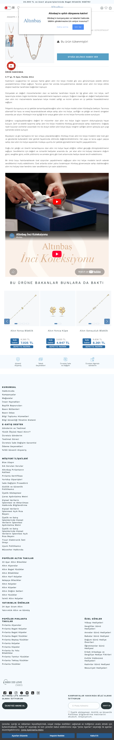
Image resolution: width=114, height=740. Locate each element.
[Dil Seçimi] (7, 8)
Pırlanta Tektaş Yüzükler (15, 660)
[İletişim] (13, 684)
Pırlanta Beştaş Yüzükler (15, 639)
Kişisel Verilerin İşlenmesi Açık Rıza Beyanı (12, 511)
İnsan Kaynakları (11, 402)
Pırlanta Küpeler (11, 647)
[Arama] (19, 7)
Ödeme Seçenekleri (12, 446)
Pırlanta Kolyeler (11, 643)
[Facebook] (4, 693)
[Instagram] (16, 693)
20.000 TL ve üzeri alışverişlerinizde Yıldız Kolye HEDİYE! (57, 2)
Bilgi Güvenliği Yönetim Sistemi (19, 420)
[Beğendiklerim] (106, 8)
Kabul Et (94, 735)
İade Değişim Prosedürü (15, 483)
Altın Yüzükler (9, 595)
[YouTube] (27, 693)
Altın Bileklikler (10, 573)
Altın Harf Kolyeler (12, 576)
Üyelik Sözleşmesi (11, 493)
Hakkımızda (8, 391)
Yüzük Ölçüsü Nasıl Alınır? (16, 432)
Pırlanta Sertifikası (12, 476)
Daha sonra (62, 27)
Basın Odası (8, 413)
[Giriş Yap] (102, 8)
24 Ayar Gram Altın (12, 606)
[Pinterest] (21, 693)
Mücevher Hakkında (12, 550)
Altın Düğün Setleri (12, 591)
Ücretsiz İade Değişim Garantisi (19, 443)
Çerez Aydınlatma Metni (32, 729)
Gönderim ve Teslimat (14, 428)
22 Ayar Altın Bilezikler (14, 562)
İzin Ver (78, 27)
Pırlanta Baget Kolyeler (14, 629)
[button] (7, 321)
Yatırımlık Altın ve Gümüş (16, 610)
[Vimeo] (38, 693)
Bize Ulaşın (8, 462)
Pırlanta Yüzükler (11, 664)
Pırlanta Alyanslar (11, 625)
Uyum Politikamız (11, 546)
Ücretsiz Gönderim (12, 435)
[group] (21, 321)
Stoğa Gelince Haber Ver (83, 57)
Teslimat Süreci (10, 439)
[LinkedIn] (32, 693)
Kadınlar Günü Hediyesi (97, 664)
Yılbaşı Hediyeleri (94, 622)
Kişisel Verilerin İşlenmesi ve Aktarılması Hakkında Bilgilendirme (15, 502)
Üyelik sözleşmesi (80, 712)
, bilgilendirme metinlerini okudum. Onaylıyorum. (90, 714)
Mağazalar (7, 398)
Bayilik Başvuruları (12, 405)
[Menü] (13, 7)
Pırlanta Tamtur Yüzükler (15, 657)
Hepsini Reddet (57, 735)
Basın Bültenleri (10, 409)
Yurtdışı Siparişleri (12, 479)
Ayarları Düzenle (20, 735)
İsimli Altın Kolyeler (12, 598)
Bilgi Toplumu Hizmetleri (15, 416)
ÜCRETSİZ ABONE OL (15, 706)
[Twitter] (10, 693)
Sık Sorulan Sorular (12, 466)
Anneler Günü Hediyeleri (98, 632)
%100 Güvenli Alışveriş (14, 450)
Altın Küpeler (9, 587)
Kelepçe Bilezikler (11, 580)
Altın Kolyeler (9, 584)
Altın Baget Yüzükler (13, 569)
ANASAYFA (11, 17)
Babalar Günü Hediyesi (97, 636)
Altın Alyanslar (10, 565)
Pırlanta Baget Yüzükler (15, 636)
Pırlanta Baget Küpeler (14, 632)
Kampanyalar (9, 394)
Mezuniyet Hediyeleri (96, 668)
